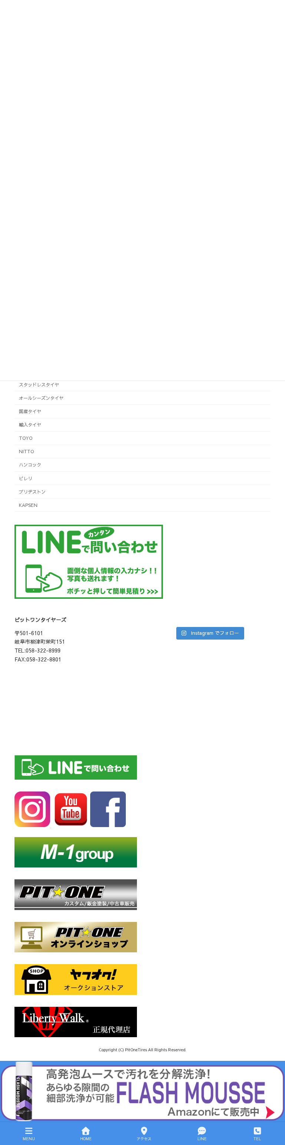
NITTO (26, 451)
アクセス (144, 1138)
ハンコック (30, 464)
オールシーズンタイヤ (41, 398)
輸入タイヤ (30, 424)
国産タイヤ (30, 411)
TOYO (25, 438)
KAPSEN (28, 505)
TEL (257, 1138)
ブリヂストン (32, 491)
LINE (202, 1138)
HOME (86, 1138)
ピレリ (25, 478)
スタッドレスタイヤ (39, 384)
